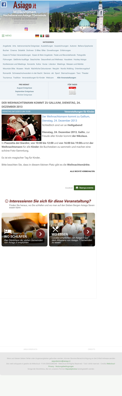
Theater (85, 73)
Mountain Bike (9, 68)
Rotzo (33, 23)
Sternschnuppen (68, 73)
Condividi (69, 188)
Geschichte (35, 59)
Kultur (38, 64)
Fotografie (81, 55)
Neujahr (56, 68)
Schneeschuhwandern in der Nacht (27, 73)
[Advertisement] (48, 274)
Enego (22, 21)
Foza (28, 21)
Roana (28, 23)
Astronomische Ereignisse (28, 46)
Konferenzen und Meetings (14, 64)
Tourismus (7, 78)
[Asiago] (24, 5)
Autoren (73, 46)
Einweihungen (53, 50)
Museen (20, 68)
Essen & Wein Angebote (42, 55)
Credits (91, 349)
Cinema (13, 50)
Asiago (17, 21)
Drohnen (30, 50)
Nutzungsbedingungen (64, 366)
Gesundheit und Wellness (52, 59)
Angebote (7, 46)
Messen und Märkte (74, 64)
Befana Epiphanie (85, 46)
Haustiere (68, 59)
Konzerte (31, 64)
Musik (27, 68)
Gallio (32, 21)
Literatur (52, 64)
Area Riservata (30, 349)
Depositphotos (71, 369)
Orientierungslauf (82, 68)
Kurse (44, 64)
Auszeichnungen (61, 46)
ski (52, 73)
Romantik (7, 73)
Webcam (50, 78)
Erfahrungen (65, 50)
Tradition (17, 78)
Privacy (51, 366)
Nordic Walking (67, 68)
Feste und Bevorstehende (65, 55)
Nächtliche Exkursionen (41, 68)
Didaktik (21, 50)
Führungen (7, 59)
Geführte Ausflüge (21, 59)
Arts (14, 46)
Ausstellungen (47, 46)
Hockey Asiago (80, 59)
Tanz (78, 73)
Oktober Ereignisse (24, 95)
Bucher (6, 50)
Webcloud (111, 364)
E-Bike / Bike (40, 50)
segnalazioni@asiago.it (61, 361)
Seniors (47, 73)
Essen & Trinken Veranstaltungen (17, 55)
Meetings (61, 64)
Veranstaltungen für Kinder (33, 78)
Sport (57, 73)
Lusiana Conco (19, 23)
